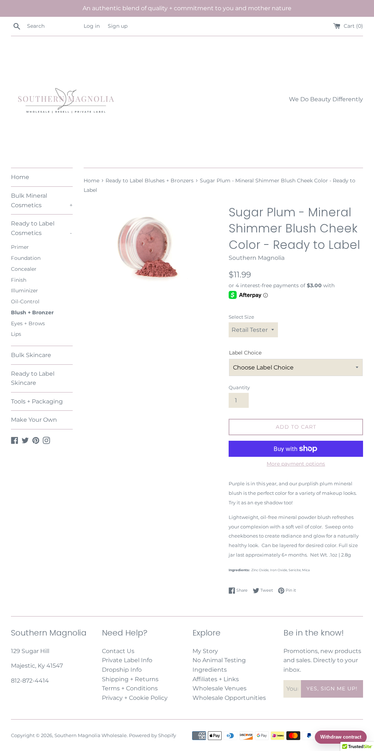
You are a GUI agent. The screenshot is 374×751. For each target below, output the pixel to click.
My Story (205, 651)
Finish (18, 280)
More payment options (296, 463)
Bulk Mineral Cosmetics (42, 200)
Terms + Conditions (130, 688)
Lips (16, 334)
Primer (20, 247)
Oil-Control (25, 301)
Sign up (117, 26)
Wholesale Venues (219, 688)
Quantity (239, 387)
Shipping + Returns (130, 679)
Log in (92, 26)
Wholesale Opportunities (229, 697)
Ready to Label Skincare (32, 378)
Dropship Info (122, 669)
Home (20, 177)
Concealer (24, 269)
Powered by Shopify (152, 735)
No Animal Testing (219, 660)
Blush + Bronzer (32, 312)
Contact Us (118, 651)
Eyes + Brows (28, 323)
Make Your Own (34, 419)
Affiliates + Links (215, 679)
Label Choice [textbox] (245, 352)
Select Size (241, 317)
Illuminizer (24, 290)
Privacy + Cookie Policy (135, 697)
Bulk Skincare (31, 355)
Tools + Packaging (37, 401)
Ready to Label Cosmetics (41, 228)
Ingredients (209, 669)
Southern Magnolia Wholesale (90, 735)
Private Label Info (127, 660)
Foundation (26, 258)
